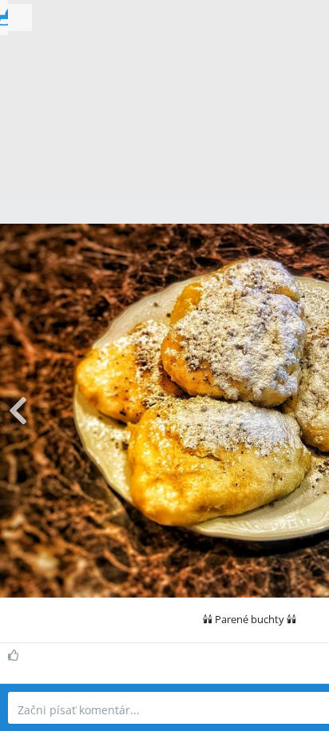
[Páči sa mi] (15, 655)
